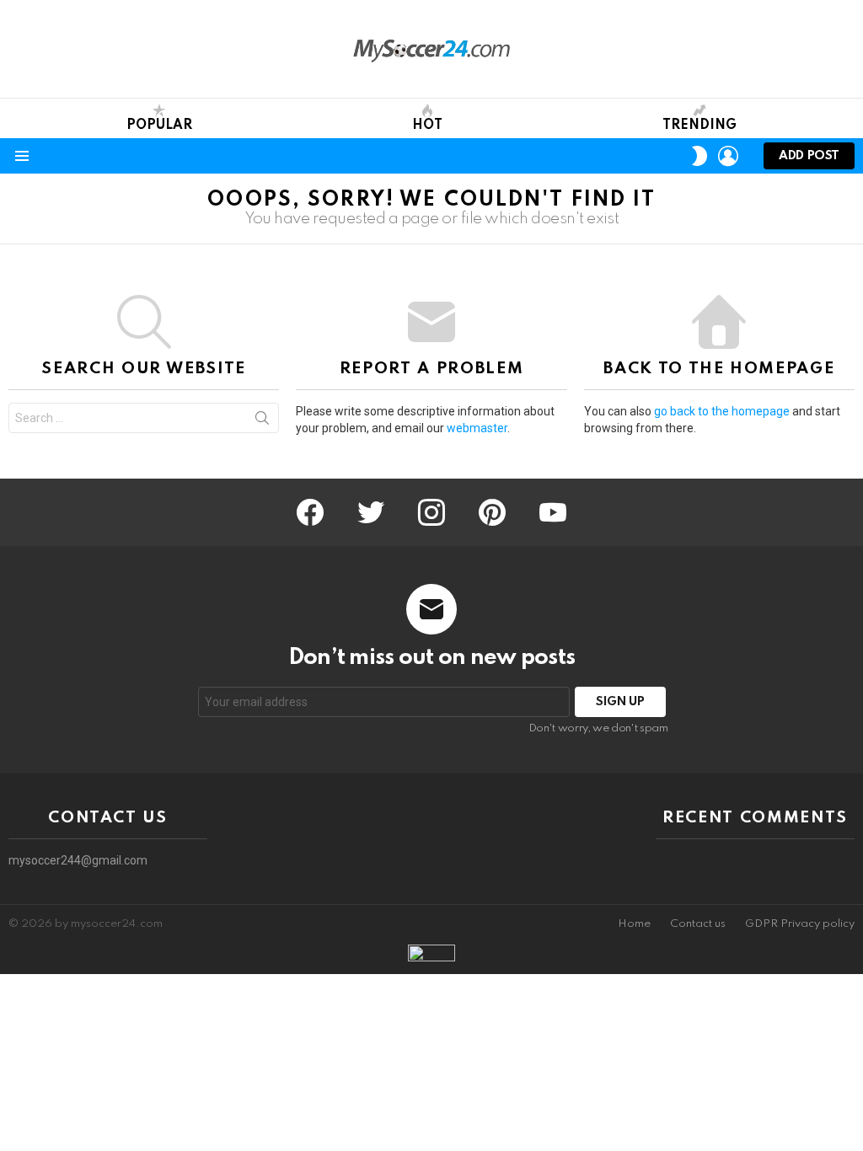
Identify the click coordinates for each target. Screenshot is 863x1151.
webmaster (477, 428)
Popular (159, 125)
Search (262, 421)
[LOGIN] (728, 156)
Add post (809, 156)
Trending (699, 125)
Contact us (698, 923)
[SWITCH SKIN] (699, 156)
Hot (427, 125)
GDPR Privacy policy (800, 923)
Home (634, 923)
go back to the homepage (722, 411)
